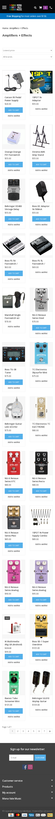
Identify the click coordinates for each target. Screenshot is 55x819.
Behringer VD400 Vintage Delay (13, 208)
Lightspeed (47, 811)
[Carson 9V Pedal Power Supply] (13, 82)
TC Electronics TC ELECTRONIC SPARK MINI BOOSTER (41, 425)
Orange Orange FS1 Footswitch (13, 153)
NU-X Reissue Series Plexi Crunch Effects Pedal (12, 534)
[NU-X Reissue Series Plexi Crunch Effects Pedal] (13, 517)
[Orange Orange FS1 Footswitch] (13, 137)
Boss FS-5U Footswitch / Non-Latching (12, 262)
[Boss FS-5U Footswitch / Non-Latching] (13, 245)
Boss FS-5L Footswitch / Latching (38, 262)
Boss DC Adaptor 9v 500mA (41, 208)
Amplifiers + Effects (19, 28)
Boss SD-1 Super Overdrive (40, 643)
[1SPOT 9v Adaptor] (41, 82)
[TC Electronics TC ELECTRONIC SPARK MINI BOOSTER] (41, 408)
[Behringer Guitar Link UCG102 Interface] (13, 408)
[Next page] (50, 731)
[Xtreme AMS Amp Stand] (41, 137)
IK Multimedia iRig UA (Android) (13, 643)
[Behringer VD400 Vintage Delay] (13, 191)
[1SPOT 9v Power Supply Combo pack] (41, 517)
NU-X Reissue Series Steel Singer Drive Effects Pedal (39, 316)
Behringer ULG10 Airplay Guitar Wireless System (40, 700)
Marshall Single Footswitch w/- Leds (12, 316)
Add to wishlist (14, 115)
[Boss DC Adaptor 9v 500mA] (41, 191)
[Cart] (40, 7)
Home (5, 28)
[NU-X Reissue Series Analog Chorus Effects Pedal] (41, 572)
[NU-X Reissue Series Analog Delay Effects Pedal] (13, 572)
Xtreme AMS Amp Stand (38, 153)
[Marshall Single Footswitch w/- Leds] (13, 300)
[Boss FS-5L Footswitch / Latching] (41, 245)
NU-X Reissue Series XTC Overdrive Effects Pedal (13, 480)
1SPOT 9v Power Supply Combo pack (40, 534)
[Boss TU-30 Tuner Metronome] (13, 354)
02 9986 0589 (51, 7)
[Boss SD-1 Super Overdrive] (41, 626)
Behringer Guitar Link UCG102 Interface (13, 425)
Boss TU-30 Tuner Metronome (11, 371)
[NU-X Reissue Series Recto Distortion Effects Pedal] (41, 463)
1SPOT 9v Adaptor (37, 99)
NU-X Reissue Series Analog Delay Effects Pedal (11, 589)
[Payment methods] (10, 815)
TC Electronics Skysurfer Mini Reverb (39, 371)
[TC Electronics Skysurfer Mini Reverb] (41, 354)
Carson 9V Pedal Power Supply (13, 99)
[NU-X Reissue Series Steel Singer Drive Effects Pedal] (41, 300)
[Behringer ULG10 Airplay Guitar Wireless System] (41, 683)
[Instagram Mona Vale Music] (30, 767)
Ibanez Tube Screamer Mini (12, 700)
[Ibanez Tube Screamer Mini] (13, 683)
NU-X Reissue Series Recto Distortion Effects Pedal (39, 480)
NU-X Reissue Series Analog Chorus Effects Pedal (40, 589)
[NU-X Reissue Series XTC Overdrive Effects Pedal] (13, 463)
